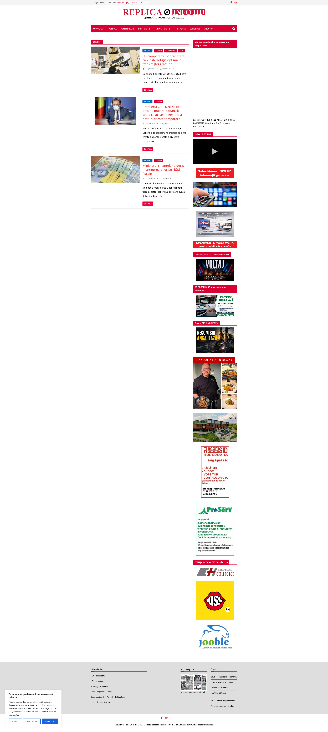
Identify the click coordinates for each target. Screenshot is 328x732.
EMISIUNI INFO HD (162, 29)
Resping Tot (32, 721)
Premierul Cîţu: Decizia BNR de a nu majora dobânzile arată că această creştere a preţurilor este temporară (162, 113)
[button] (171, 29)
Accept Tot (49, 721)
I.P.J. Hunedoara (97, 681)
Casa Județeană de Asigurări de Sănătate (108, 697)
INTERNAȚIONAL (170, 51)
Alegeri (15, 721)
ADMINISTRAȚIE (127, 29)
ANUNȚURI (208, 29)
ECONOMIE (158, 51)
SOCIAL (181, 51)
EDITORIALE (195, 29)
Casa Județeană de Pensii (101, 691)
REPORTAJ (181, 29)
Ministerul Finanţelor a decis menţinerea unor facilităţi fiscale (163, 169)
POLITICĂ (113, 29)
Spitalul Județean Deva (100, 686)
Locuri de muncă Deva (100, 702)
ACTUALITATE (99, 29)
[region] (33, 708)
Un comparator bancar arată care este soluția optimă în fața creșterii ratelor (163, 60)
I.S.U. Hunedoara (98, 676)
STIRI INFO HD (144, 29)
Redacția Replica (168, 69)
